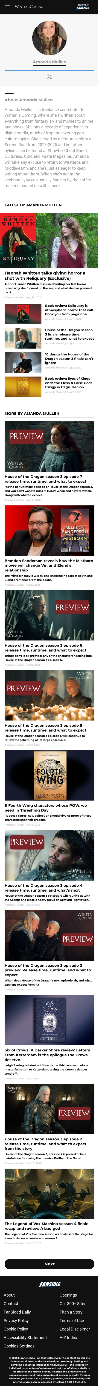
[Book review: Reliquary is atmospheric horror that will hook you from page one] (49, 314)
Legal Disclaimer (75, 1329)
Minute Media (26, 1357)
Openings (68, 1295)
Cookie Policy (16, 1329)
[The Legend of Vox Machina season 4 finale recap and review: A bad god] (49, 1207)
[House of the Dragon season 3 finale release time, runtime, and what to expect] (49, 338)
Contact (11, 1303)
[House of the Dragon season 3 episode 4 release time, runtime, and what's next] (49, 868)
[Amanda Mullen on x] (49, 76)
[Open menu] (7, 7)
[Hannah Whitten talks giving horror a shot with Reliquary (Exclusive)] (49, 256)
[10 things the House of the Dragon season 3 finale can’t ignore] (49, 362)
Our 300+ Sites (73, 1303)
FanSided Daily (17, 1312)
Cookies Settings (19, 1346)
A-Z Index (68, 1337)
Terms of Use (72, 1320)
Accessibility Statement (25, 1337)
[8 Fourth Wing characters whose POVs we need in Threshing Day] (49, 788)
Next (49, 1264)
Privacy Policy (16, 1320)
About (9, 1295)
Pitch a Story (71, 1312)
